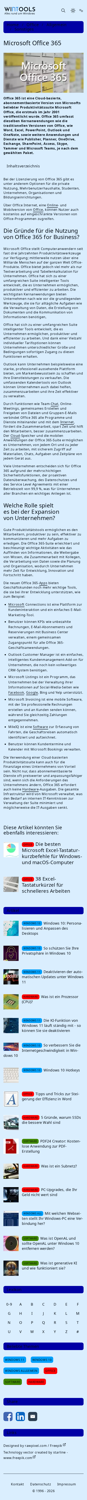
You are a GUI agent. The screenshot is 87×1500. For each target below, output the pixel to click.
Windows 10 (42, 1378)
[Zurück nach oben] (75, 1490)
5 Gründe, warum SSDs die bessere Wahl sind (51, 1138)
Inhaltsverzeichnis (23, 165)
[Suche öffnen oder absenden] (63, 10)
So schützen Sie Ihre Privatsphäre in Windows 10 (50, 969)
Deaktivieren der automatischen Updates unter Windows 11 (50, 995)
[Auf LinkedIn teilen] (20, 1435)
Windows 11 (14, 1378)
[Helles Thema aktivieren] (73, 10)
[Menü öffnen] (81, 10)
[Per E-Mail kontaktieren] (32, 1435)
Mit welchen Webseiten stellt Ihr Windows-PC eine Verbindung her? (51, 1236)
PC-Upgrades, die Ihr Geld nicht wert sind (49, 1211)
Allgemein (57, 25)
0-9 (9, 1322)
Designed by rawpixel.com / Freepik (32, 1464)
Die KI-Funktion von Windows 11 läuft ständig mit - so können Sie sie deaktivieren (51, 1043)
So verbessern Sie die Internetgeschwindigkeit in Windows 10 (42, 1068)
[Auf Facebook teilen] (8, 1435)
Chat (54, 407)
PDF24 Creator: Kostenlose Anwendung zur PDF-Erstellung (51, 1164)
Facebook (16, 701)
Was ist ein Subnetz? (59, 1184)
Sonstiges (24, 29)
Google (32, 701)
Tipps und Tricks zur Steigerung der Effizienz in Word (50, 1115)
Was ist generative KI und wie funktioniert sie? (49, 1284)
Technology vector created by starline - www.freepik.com (35, 1473)
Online (52, 204)
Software (40, 741)
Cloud (53, 439)
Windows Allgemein (21, 1389)
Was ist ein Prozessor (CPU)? (50, 1018)
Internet (67, 425)
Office (33, 25)
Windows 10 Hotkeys (62, 1088)
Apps (43, 586)
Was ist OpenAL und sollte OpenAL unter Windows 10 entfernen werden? (50, 1261)
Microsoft (16, 608)
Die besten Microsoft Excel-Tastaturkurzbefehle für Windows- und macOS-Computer (49, 871)
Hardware (65, 803)
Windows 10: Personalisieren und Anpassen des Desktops (50, 946)
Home (13, 25)
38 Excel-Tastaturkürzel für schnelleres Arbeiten (46, 903)
